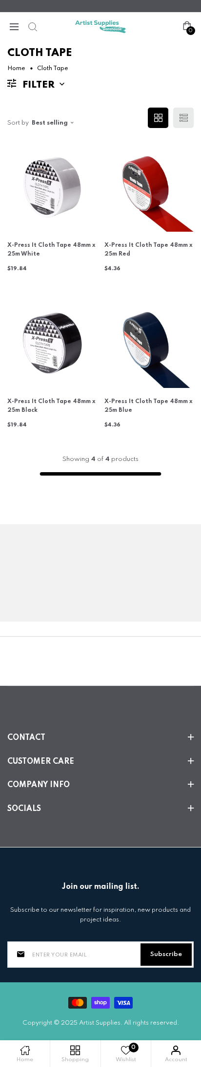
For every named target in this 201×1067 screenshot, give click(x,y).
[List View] (183, 118)
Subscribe (166, 954)
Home (16, 69)
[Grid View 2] (158, 118)
